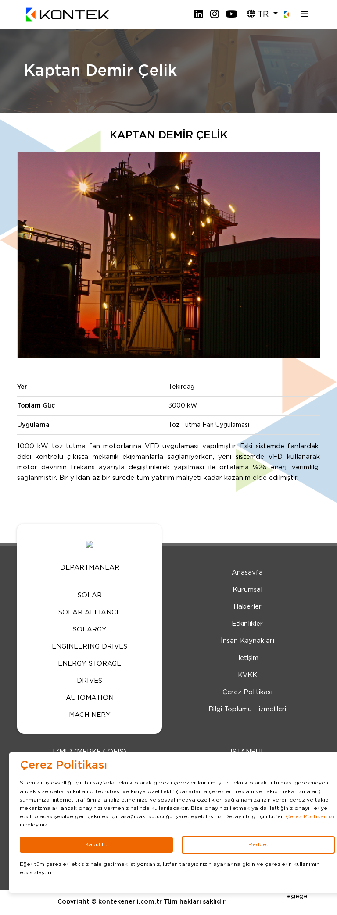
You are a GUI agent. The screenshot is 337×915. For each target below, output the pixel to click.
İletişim (247, 658)
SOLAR (90, 595)
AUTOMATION (90, 698)
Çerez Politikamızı (310, 816)
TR (263, 14)
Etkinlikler (247, 624)
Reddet (258, 844)
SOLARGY (90, 629)
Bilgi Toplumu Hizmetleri (247, 709)
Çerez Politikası (247, 692)
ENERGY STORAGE (89, 663)
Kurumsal (247, 589)
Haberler (247, 606)
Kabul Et (96, 844)
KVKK (247, 675)
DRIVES (89, 680)
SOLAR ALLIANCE (89, 612)
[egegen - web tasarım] (296, 893)
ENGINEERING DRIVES (89, 646)
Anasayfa (247, 572)
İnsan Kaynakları (247, 641)
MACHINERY (90, 715)
